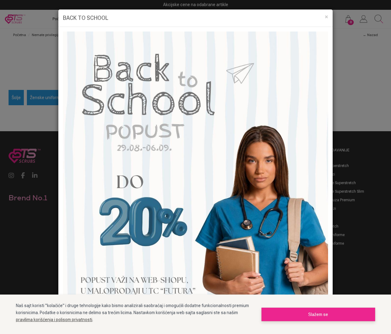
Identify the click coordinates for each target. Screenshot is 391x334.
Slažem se (318, 314)
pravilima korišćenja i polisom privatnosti (54, 319)
